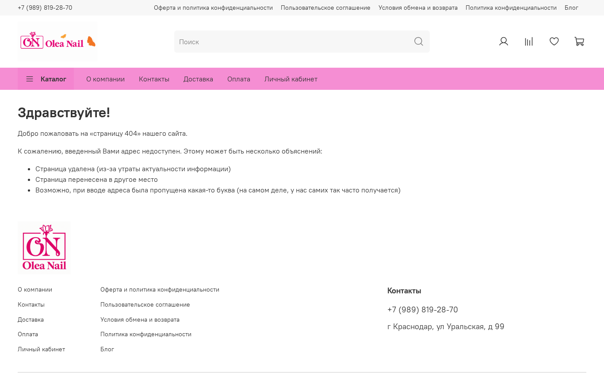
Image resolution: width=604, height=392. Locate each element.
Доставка (198, 78)
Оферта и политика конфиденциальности (213, 8)
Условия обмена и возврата (418, 8)
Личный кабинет (290, 78)
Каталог (53, 78)
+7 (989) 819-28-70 (45, 8)
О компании (105, 78)
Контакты (154, 78)
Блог (571, 8)
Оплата (238, 78)
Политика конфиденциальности (511, 8)
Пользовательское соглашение (326, 8)
